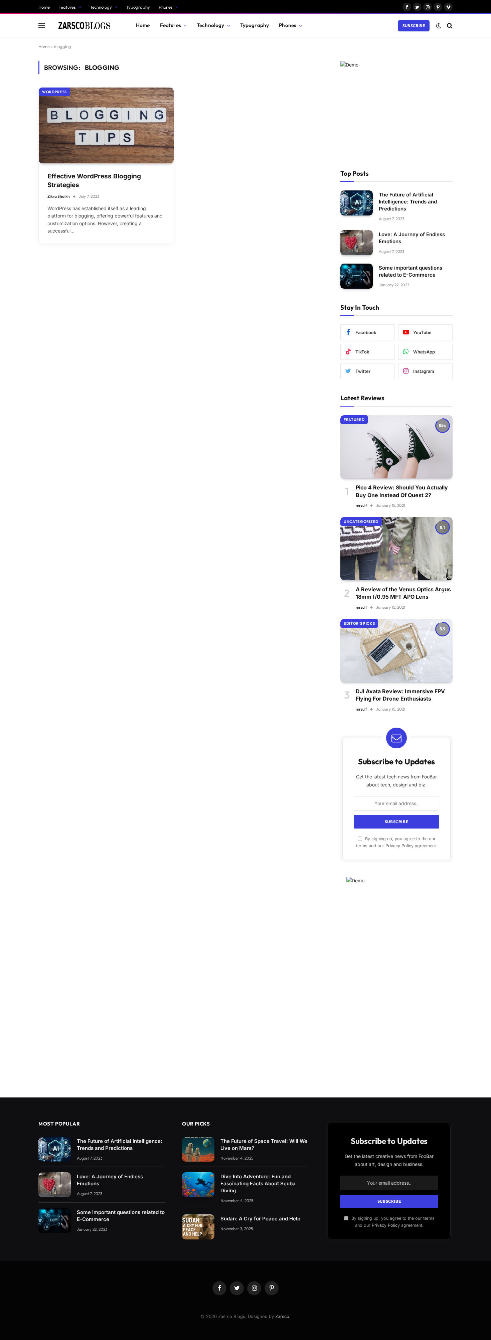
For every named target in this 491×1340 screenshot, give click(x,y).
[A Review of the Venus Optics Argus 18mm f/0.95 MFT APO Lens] (396, 548)
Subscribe (413, 25)
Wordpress (54, 92)
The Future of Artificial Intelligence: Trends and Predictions (408, 201)
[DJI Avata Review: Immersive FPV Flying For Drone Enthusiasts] (396, 650)
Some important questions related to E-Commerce (410, 271)
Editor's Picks (359, 623)
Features (67, 7)
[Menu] (41, 25)
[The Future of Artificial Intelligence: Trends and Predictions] (356, 202)
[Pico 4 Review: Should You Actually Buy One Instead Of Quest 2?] (396, 446)
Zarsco (282, 1316)
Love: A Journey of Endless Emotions (412, 238)
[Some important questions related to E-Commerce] (356, 276)
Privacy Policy (399, 845)
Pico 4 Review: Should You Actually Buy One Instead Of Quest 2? (402, 491)
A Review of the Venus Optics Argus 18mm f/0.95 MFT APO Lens (403, 593)
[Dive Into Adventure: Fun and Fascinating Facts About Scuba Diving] (198, 1184)
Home (44, 7)
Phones (166, 7)
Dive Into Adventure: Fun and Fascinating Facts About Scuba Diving (258, 1183)
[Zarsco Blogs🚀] (84, 25)
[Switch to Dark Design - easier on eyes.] (439, 25)
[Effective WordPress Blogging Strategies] (106, 125)
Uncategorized (361, 521)
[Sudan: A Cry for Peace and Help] (198, 1226)
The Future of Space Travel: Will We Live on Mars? (263, 1144)
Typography (138, 7)
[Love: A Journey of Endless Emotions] (356, 242)
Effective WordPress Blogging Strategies (94, 180)
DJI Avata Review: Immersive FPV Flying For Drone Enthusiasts (400, 695)
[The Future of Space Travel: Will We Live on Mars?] (198, 1149)
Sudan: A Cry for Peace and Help (260, 1218)
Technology (101, 7)
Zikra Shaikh (58, 196)
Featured (354, 419)
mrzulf (361, 505)
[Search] (449, 25)
